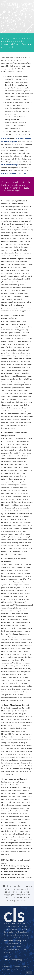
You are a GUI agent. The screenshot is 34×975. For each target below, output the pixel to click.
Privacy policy (6, 969)
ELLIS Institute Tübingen (10, 165)
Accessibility (15, 969)
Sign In (29, 972)
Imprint (25, 966)
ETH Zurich (5, 139)
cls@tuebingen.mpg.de (16, 960)
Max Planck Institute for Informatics (14, 173)
